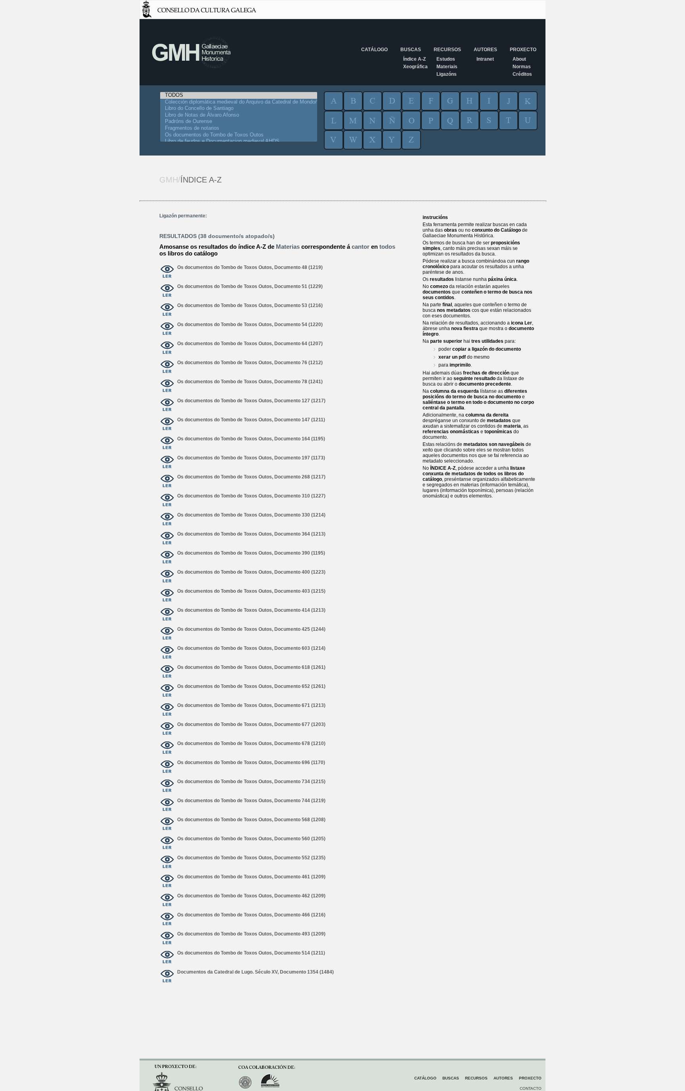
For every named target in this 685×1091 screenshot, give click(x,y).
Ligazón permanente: (183, 216)
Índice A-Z (414, 59)
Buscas (410, 49)
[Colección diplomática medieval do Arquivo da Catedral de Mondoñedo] (238, 102)
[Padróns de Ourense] (238, 121)
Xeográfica (415, 66)
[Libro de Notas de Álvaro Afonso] (238, 115)
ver (167, 272)
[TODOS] (238, 95)
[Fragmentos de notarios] (238, 128)
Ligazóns (446, 74)
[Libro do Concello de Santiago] (238, 108)
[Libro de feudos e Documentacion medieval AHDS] (238, 141)
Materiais (446, 66)
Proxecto (523, 49)
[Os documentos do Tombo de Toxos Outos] (238, 135)
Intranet (485, 59)
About (519, 59)
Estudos (445, 59)
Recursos (447, 49)
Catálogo (374, 49)
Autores (485, 49)
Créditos (522, 74)
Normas (522, 66)
